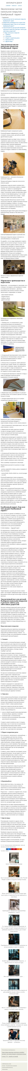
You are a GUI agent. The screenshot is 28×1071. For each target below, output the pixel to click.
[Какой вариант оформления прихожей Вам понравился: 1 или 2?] (14, 909)
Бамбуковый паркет (16, 845)
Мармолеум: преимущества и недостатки (14, 22)
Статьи (20, 5)
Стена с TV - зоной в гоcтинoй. (10, 1056)
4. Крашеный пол (9, 39)
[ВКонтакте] (8, 849)
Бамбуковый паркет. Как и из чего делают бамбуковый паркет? (14, 25)
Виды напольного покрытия (12, 33)
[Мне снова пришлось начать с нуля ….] (14, 975)
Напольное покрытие (8, 845)
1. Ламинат (7, 34)
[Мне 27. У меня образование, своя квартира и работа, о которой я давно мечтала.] (14, 1006)
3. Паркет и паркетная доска (12, 38)
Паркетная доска (12, 846)
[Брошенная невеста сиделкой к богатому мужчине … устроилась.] (14, 1039)
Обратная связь (5, 1069)
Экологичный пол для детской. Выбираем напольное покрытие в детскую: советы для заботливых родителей (14, 29)
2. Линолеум (8, 36)
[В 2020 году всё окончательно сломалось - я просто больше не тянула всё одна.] (14, 959)
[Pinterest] (14, 849)
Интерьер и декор (14, 3)
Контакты (3, 1065)
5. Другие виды (9, 41)
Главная (8, 5)
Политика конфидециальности (7, 1067)
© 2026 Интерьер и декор (6, 1063)
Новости (14, 5)
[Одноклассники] (19, 849)
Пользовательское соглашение (11, 1065)
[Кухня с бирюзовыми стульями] (14, 862)
